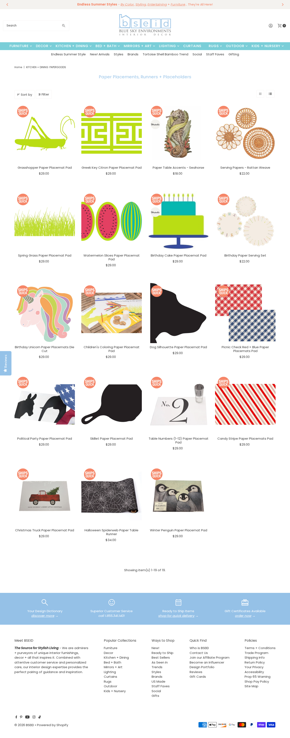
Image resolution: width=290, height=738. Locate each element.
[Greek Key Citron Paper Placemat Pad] (111, 133)
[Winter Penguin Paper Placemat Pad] (178, 496)
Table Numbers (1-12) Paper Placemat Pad (178, 440)
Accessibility (254, 672)
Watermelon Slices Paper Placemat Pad (111, 257)
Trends (157, 667)
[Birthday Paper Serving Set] (245, 221)
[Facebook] (16, 717)
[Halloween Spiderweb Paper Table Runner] (111, 496)
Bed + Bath (106, 45)
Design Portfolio (202, 667)
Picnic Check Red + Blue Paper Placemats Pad (245, 349)
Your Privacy (254, 667)
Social (197, 54)
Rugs (214, 45)
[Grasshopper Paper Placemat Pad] (44, 133)
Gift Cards (198, 676)
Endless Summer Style (68, 54)
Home (18, 67)
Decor (42, 45)
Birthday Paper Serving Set (245, 255)
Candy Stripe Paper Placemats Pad (245, 438)
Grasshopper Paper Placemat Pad (45, 167)
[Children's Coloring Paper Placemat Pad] (111, 313)
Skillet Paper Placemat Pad (111, 438)
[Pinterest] (21, 717)
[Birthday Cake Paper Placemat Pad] (178, 221)
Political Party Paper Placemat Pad (44, 438)
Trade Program (256, 653)
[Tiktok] (39, 717)
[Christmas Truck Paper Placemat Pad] (44, 496)
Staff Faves (215, 54)
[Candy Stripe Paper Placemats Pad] (245, 404)
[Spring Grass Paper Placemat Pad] (44, 221)
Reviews (196, 672)
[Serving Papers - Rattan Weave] (245, 133)
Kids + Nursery (266, 45)
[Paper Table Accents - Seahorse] (178, 133)
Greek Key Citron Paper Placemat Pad (112, 167)
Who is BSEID (199, 648)
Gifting (233, 54)
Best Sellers (161, 657)
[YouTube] (27, 717)
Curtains (192, 45)
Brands (133, 54)
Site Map (251, 686)
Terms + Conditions (260, 648)
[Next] (282, 4)
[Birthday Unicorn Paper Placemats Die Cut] (44, 313)
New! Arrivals (100, 54)
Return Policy (255, 662)
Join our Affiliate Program (209, 657)
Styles (118, 54)
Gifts (155, 695)
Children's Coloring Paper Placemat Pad (111, 349)
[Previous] (7, 4)
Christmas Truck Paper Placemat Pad (44, 530)
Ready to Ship (162, 653)
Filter (45, 94)
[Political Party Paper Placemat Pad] (44, 404)
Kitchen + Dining (72, 45)
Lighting (167, 45)
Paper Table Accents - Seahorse (178, 167)
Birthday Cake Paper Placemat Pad (178, 255)
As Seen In (160, 662)
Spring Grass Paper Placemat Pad (44, 255)
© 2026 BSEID (24, 725)
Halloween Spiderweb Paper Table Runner (111, 532)
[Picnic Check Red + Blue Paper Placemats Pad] (245, 313)
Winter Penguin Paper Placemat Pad (178, 530)
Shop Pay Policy (257, 681)
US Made (158, 681)
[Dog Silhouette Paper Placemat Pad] (178, 313)
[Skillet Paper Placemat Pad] (111, 404)
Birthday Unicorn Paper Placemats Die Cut (44, 349)
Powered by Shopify (52, 725)
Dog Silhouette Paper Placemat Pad (178, 347)
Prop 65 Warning (257, 676)
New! (155, 648)
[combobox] (36, 25)
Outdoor (235, 45)
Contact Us (199, 653)
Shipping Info (255, 657)
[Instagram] (33, 717)
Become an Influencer (207, 662)
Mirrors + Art (138, 45)
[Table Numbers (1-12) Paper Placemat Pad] (178, 404)
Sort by (26, 94)
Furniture (19, 45)
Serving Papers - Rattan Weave (245, 167)
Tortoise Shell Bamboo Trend (165, 54)
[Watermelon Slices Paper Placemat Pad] (111, 221)
